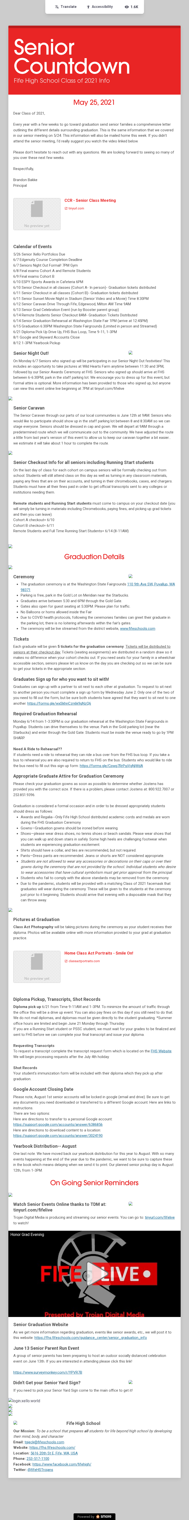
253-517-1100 (38, 1458)
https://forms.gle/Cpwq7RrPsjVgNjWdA (111, 766)
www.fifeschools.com (137, 628)
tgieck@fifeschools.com (44, 1442)
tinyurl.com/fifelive (160, 1217)
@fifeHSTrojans (40, 1470)
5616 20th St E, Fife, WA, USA (54, 1453)
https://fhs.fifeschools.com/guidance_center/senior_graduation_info (90, 1337)
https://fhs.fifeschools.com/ (52, 1447)
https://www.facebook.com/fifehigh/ (61, 1464)
